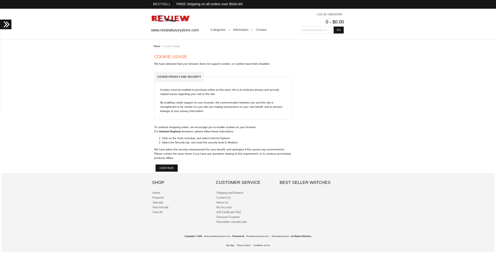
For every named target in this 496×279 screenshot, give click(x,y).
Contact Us (223, 197)
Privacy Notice (244, 245)
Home (156, 46)
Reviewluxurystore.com (257, 236)
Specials (157, 202)
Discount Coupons (228, 217)
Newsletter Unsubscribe (231, 221)
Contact (261, 29)
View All (157, 212)
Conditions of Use (261, 245)
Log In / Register (329, 14)
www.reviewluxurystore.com (217, 236)
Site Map (230, 245)
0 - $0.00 (335, 21)
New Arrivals (160, 207)
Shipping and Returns (230, 192)
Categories (218, 29)
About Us (222, 202)
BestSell (162, 4)
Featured (158, 197)
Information (240, 29)
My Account (224, 207)
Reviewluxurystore (280, 236)
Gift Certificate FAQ (228, 212)
